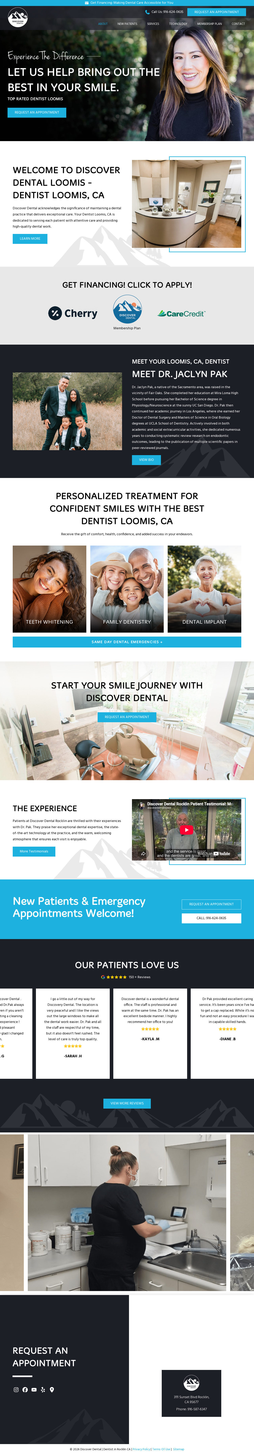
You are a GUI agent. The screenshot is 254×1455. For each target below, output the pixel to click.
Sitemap (178, 1449)
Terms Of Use (161, 1449)
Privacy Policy (141, 1449)
